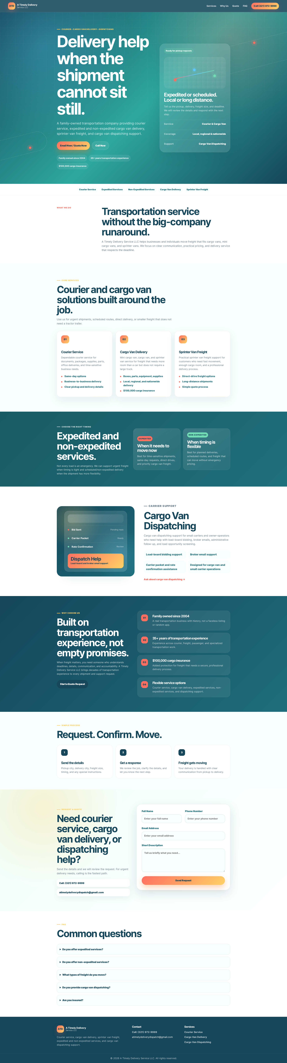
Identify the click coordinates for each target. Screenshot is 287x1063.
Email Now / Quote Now (73, 145)
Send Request (183, 880)
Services (211, 5)
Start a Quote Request (72, 683)
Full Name (147, 811)
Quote (235, 5)
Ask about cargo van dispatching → (164, 579)
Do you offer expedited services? (82, 949)
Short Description (152, 845)
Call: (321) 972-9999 (71, 883)
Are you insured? (72, 1000)
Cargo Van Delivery (195, 1036)
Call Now (100, 145)
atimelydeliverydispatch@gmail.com (81, 892)
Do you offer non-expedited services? (85, 962)
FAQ (245, 5)
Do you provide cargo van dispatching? (86, 987)
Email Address (150, 828)
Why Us (224, 5)
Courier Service (193, 1032)
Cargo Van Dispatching (197, 1042)
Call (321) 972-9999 (265, 5)
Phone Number (194, 811)
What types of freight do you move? (84, 974)
